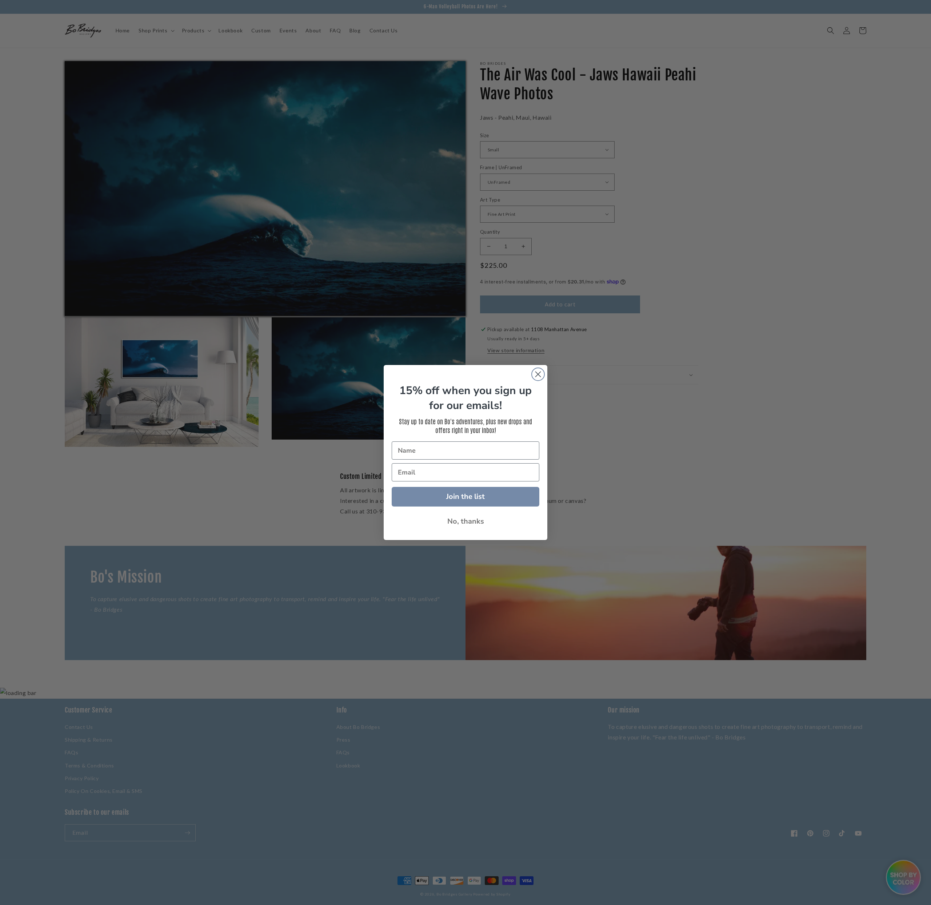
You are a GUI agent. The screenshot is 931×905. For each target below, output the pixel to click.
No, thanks (465, 521)
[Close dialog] (538, 374)
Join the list (465, 496)
